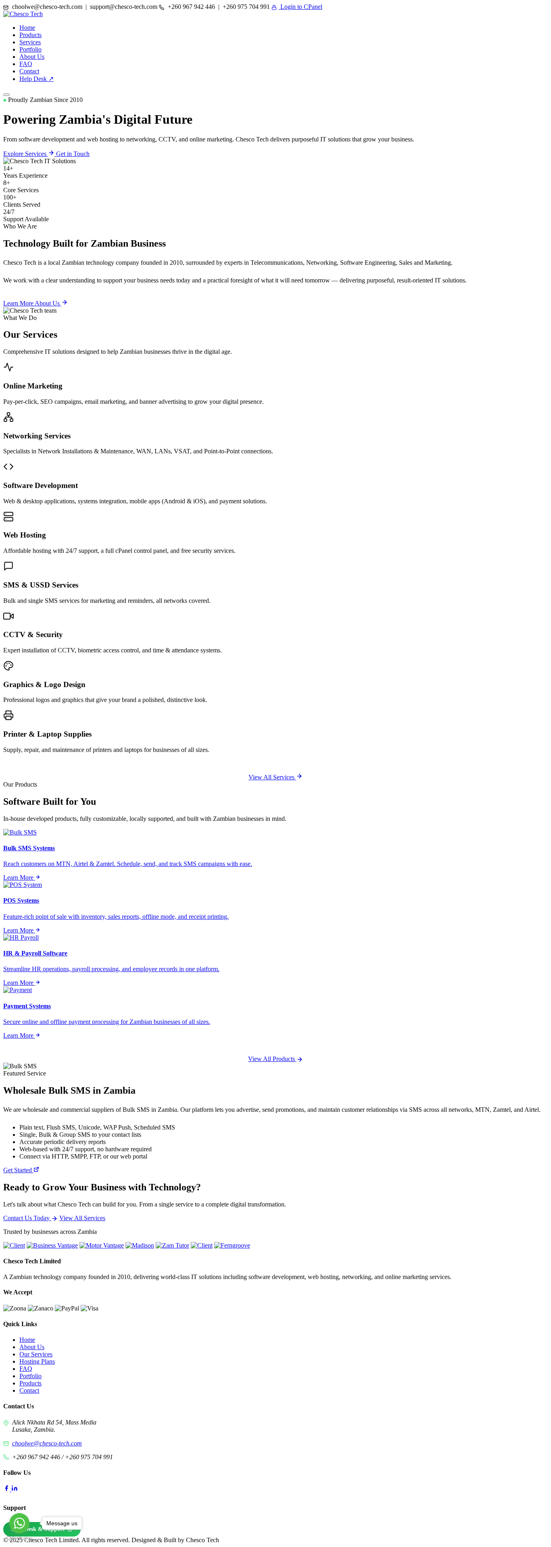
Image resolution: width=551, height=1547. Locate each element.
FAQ (25, 63)
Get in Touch (73, 153)
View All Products (272, 1058)
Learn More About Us (32, 303)
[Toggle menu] (6, 94)
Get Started (18, 1170)
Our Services (35, 1354)
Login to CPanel (300, 6)
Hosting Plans (37, 1361)
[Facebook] (7, 1489)
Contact (29, 71)
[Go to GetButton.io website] (19, 1538)
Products (30, 34)
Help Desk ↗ (36, 78)
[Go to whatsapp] (19, 1523)
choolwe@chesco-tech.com (47, 1443)
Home (27, 27)
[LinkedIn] (14, 1489)
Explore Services (25, 153)
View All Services (272, 777)
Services (30, 42)
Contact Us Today (27, 1218)
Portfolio (30, 49)
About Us (31, 56)
